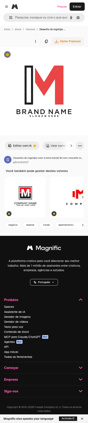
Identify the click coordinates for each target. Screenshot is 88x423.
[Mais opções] (35, 41)
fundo (46, 225)
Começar (11, 367)
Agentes (13, 342)
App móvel (11, 352)
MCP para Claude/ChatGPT (25, 337)
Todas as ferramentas (18, 357)
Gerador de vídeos (16, 322)
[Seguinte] (71, 146)
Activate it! (68, 418)
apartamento (66, 225)
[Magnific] (44, 249)
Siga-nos (11, 391)
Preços (62, 6)
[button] (44, 282)
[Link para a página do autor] (7, 160)
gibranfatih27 (20, 162)
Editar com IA (20, 147)
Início (7, 29)
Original (26, 55)
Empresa (11, 379)
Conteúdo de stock (16, 332)
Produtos (11, 299)
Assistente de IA (14, 312)
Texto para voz (13, 327)
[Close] (82, 418)
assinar (30, 225)
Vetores (30, 29)
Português (44, 282)
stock (18, 29)
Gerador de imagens (17, 317)
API (6, 347)
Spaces (9, 307)
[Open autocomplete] (9, 17)
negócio (13, 225)
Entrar (77, 6)
